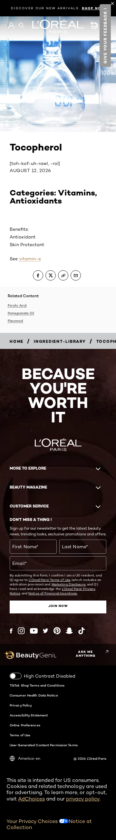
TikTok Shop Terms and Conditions (37, 685)
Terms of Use (20, 735)
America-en (29, 758)
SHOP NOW (93, 8)
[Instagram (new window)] (21, 630)
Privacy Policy (21, 705)
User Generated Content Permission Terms (44, 745)
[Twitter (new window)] (45, 630)
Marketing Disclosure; (69, 584)
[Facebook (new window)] (11, 631)
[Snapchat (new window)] (69, 630)
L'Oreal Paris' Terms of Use (50, 580)
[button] (105, 35)
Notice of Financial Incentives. (52, 593)
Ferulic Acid (17, 305)
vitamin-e (30, 258)
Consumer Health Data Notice (34, 695)
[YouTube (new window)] (34, 631)
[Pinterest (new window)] (57, 630)
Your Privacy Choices (32, 821)
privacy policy (83, 799)
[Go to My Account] (11, 25)
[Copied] (63, 275)
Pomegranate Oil (21, 313)
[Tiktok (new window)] (81, 630)
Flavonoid (15, 321)
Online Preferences (25, 725)
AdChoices (31, 799)
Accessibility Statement (29, 715)
